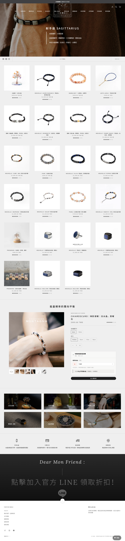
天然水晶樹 (11, 405)
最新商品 (31, 11)
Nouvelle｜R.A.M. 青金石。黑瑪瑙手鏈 (77, 173)
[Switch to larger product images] (3, 59)
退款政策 (6, 522)
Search (6, 510)
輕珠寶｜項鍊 (91, 424)
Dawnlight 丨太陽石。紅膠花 (78, 93)
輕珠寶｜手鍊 (91, 405)
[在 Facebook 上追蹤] (5, 530)
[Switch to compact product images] (9, 59)
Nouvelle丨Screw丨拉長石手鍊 (108, 173)
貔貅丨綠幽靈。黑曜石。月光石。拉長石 (17, 133)
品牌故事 (23, 11)
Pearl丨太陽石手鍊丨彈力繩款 (77, 212)
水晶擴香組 (51, 405)
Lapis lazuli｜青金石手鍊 (108, 93)
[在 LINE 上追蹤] (14, 530)
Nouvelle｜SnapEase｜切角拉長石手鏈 (17, 212)
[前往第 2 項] (16, 371)
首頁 (16, 11)
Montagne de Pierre (78, 313)
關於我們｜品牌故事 (9, 513)
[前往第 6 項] (38, 371)
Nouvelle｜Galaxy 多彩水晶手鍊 (47, 211)
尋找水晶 (66, 11)
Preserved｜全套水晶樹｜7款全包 (17, 288)
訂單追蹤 (99, 11)
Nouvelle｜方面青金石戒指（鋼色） (47, 250)
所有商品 (39, 11)
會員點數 (107, 11)
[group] (62, 477)
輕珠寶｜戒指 (11, 424)
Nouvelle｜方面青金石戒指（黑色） (108, 250)
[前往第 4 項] (27, 371)
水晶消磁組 (51, 424)
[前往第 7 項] (44, 371)
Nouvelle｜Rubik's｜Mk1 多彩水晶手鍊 (108, 212)
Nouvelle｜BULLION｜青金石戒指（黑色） (77, 288)
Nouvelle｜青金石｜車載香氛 (78, 250)
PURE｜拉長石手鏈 (47, 173)
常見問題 (83, 11)
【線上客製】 (57, 11)
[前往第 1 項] (11, 371)
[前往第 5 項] (33, 371)
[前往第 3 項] (22, 371)
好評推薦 (91, 11)
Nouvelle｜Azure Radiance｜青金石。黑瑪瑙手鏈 (47, 94)
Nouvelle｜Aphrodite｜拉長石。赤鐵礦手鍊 (47, 134)
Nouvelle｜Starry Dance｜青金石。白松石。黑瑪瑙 (108, 134)
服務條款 (6, 519)
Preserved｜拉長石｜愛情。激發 (16, 250)
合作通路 (6, 516)
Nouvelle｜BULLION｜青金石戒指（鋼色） (47, 288)
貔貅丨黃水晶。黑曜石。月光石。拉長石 (78, 133)
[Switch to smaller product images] (6, 59)
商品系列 (47, 11)
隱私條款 (6, 524)
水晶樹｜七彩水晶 (17, 93)
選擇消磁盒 (77, 360)
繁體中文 (6, 536)
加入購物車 (93, 378)
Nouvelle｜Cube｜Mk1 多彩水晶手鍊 (16, 173)
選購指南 (74, 11)
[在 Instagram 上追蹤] (9, 530)
